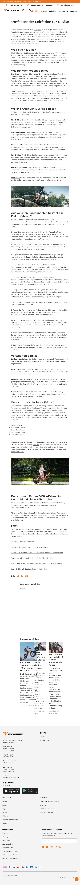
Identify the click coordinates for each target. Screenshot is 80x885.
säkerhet (43, 805)
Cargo (4, 809)
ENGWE (36, 445)
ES (70, 877)
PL (74, 877)
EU (59, 877)
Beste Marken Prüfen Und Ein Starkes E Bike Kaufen (39, 658)
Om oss (42, 737)
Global (57, 877)
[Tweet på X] (18, 576)
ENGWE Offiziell (12, 875)
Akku (15, 232)
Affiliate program (7, 848)
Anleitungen (6, 837)
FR (67, 877)
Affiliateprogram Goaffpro (10, 855)
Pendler (4, 812)
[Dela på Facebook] (22, 576)
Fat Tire (4, 805)
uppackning (6, 840)
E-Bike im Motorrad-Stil (10, 819)
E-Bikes (37, 30)
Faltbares (5, 816)
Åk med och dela (7, 833)
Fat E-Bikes (15, 178)
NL (72, 877)
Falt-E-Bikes (16, 155)
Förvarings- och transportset (50, 801)
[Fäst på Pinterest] (26, 576)
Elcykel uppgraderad (47, 812)
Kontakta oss (44, 740)
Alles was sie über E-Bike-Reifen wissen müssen (29, 547)
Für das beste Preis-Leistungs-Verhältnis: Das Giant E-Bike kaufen (36, 563)
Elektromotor (17, 219)
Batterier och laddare (47, 809)
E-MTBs (34, 145)
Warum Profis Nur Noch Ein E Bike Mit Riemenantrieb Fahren (56, 659)
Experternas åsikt (7, 844)
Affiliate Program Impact (10, 851)
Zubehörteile (28, 345)
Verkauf (4, 801)
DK (76, 877)
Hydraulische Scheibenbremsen (55, 280)
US (61, 877)
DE (63, 877)
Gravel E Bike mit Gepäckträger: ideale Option (29, 569)
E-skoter (4, 823)
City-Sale (34, 11)
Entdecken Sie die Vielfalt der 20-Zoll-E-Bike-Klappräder (33, 558)
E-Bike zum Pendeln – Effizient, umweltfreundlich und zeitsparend (37, 553)
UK (65, 877)
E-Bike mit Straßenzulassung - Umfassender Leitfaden (28, 666)
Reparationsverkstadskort (10, 858)
